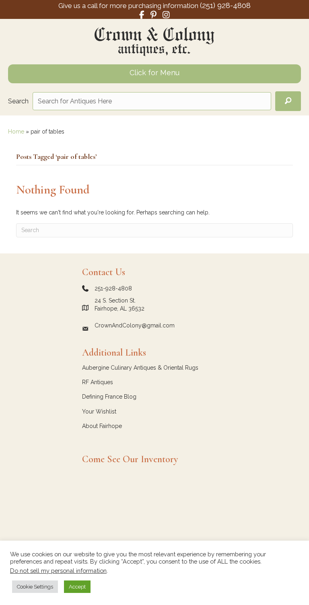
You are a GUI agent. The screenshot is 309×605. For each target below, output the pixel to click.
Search (18, 101)
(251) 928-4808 (225, 5)
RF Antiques (97, 382)
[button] (288, 101)
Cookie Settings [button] (35, 587)
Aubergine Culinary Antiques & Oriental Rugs (140, 367)
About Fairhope (102, 426)
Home (16, 131)
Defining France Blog (109, 396)
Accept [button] (77, 587)
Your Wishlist (99, 411)
